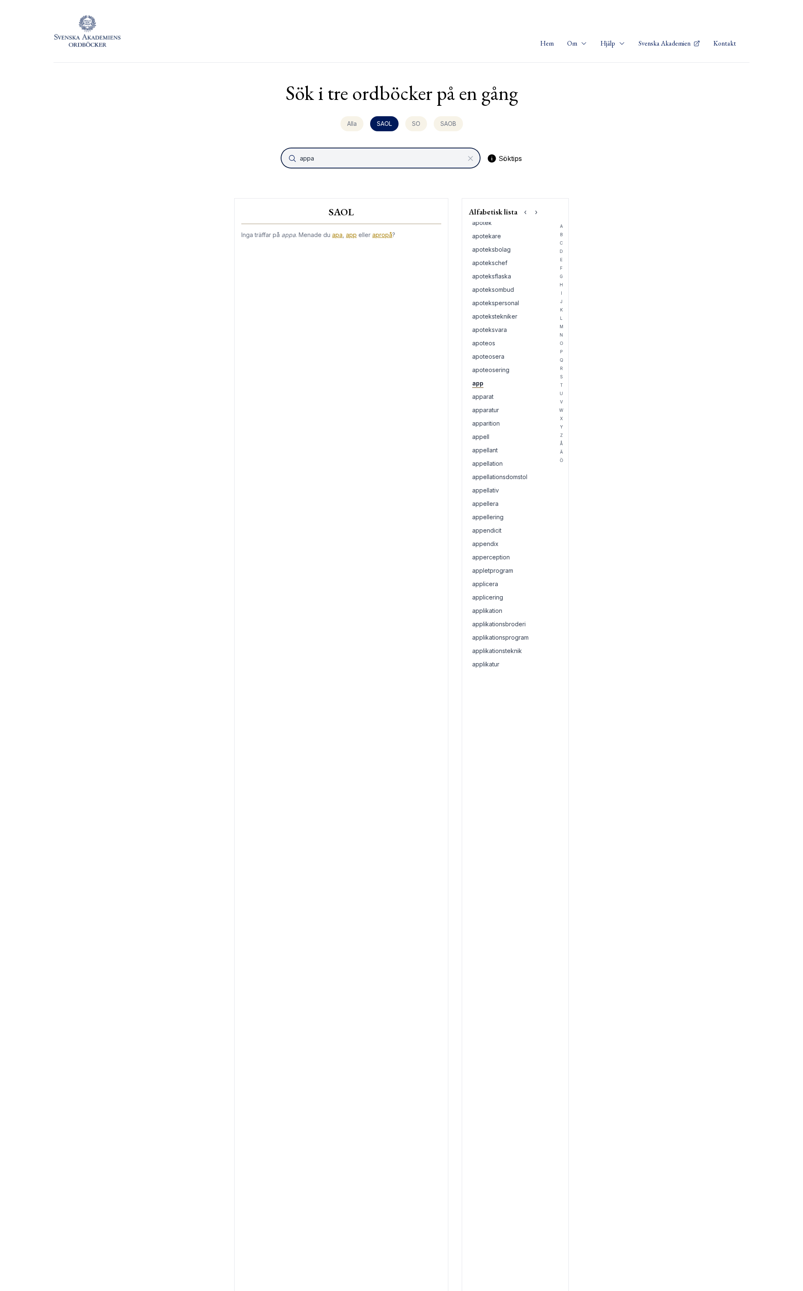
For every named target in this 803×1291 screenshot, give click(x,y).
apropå (382, 234)
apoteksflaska (491, 276)
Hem (547, 43)
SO (416, 123)
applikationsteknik (497, 650)
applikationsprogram (500, 637)
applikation (487, 610)
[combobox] (381, 158)
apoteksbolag (491, 249)
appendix (485, 543)
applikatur (485, 664)
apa (337, 234)
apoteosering (490, 369)
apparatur (485, 409)
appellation (487, 463)
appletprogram (492, 570)
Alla (352, 123)
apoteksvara (489, 329)
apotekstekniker (494, 316)
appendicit (486, 530)
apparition (486, 423)
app (351, 234)
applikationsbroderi (499, 624)
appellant (485, 450)
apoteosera (488, 356)
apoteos (483, 343)
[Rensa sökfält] (470, 158)
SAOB (448, 123)
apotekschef (489, 262)
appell (480, 436)
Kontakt (724, 43)
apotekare (486, 236)
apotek (482, 222)
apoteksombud (493, 289)
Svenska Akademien (665, 43)
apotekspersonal (495, 302)
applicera (485, 583)
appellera (485, 503)
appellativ (485, 490)
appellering (488, 516)
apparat (483, 396)
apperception (491, 557)
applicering (487, 597)
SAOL (384, 123)
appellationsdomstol (499, 476)
